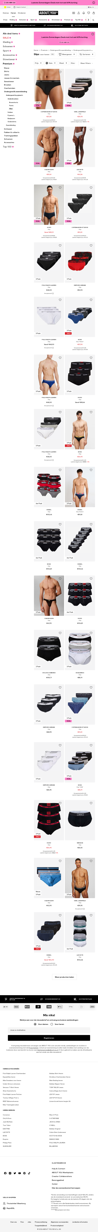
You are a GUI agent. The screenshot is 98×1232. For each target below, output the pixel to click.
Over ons (13, 1222)
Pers (22, 1222)
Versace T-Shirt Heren (11, 1087)
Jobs (29, 1222)
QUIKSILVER (7, 1146)
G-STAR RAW (54, 1118)
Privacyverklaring (41, 1222)
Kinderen (22, 13)
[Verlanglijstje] (88, 13)
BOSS (5, 1136)
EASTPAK (6, 1129)
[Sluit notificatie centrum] (83, 13)
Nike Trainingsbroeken (11, 1105)
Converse (6, 1115)
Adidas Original (54, 1129)
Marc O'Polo (53, 1115)
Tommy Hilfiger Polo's (11, 1098)
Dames (6, 13)
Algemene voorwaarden (59, 1222)
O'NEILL (52, 1125)
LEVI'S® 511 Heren (55, 1098)
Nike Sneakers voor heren (12, 1080)
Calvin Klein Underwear (57, 1132)
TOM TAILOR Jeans (56, 1087)
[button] (67, 54)
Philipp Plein (7, 1143)
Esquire (5, 1139)
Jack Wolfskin (8, 1122)
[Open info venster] (93, 2)
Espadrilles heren (9, 1077)
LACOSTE (6, 1132)
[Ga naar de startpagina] (15, 1164)
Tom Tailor (7, 1125)
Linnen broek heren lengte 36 (60, 1101)
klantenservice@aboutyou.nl (47, 1050)
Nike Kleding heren (56, 1080)
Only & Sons (7, 1118)
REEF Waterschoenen (11, 1101)
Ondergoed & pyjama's (82, 50)
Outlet (9, 7)
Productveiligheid (57, 1226)
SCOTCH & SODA (55, 1136)
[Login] (78, 13)
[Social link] (5, 1173)
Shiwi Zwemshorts (9, 1091)
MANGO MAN (54, 1139)
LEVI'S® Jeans (54, 1094)
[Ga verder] (88, 20)
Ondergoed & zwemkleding (60, 50)
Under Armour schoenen (11, 1084)
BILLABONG (53, 1146)
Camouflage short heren (58, 1091)
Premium (44, 50)
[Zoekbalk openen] (92, 20)
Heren (13, 13)
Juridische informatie (80, 1222)
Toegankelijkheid (41, 1226)
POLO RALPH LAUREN (57, 1143)
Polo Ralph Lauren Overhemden (14, 1073)
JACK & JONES (54, 1122)
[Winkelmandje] (93, 13)
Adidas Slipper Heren (57, 1084)
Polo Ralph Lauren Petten (12, 1094)
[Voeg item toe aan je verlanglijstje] (60, 72)
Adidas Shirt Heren (56, 1073)
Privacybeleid (33, 1048)
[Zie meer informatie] (49, 123)
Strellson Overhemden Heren (59, 1077)
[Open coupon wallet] (73, 13)
